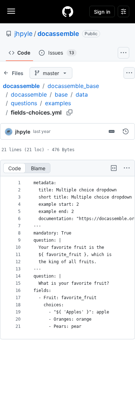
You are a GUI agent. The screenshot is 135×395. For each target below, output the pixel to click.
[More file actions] (127, 168)
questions (24, 103)
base (61, 94)
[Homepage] (67, 11)
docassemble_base (73, 85)
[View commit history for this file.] (126, 131)
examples (58, 103)
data (82, 94)
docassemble (58, 33)
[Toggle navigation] (11, 11)
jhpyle (23, 33)
